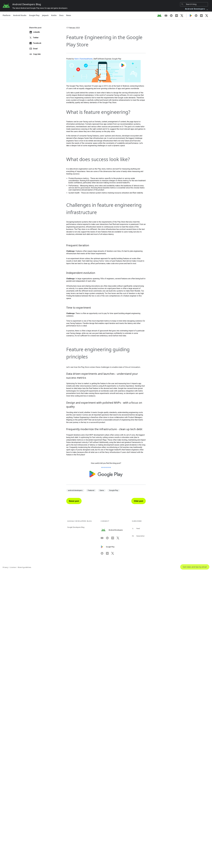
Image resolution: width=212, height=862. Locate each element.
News (68, 15)
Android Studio (19, 15)
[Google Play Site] (192, 15)
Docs (61, 15)
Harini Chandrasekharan (83, 59)
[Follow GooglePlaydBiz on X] (206, 15)
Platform (6, 15)
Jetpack (45, 15)
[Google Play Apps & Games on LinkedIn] (197, 15)
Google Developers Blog (75, 527)
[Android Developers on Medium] (178, 15)
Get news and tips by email (195, 567)
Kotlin (54, 15)
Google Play (34, 15)
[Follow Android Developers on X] (182, 15)
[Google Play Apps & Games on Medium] (202, 15)
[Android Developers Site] (161, 15)
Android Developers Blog (26, 4)
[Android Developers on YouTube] (167, 15)
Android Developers (196, 9)
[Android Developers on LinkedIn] (172, 15)
